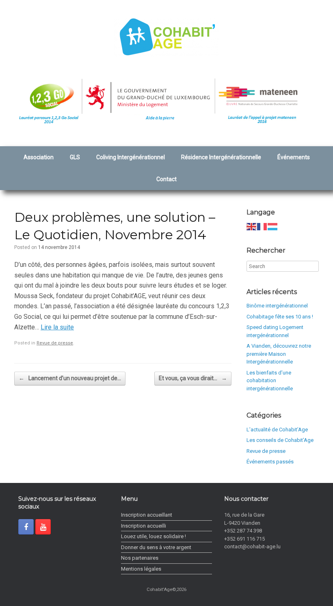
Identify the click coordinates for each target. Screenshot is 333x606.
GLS (75, 157)
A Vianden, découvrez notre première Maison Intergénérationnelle (279, 354)
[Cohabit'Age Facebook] (26, 527)
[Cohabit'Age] (166, 37)
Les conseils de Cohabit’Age (280, 440)
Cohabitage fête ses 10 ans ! (280, 317)
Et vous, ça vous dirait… (193, 378)
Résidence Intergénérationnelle (221, 157)
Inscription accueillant (146, 515)
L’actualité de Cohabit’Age (277, 429)
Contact (166, 179)
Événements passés (270, 462)
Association (39, 157)
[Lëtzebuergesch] (273, 226)
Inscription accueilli (143, 526)
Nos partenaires (139, 558)
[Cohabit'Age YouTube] (43, 527)
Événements (293, 157)
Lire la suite (57, 327)
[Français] (262, 226)
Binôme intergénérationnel (277, 306)
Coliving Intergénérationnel (130, 157)
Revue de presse (55, 343)
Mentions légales (141, 569)
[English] (252, 226)
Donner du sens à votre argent (156, 547)
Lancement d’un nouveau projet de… (70, 378)
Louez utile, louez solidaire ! (153, 536)
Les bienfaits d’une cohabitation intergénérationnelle (270, 381)
